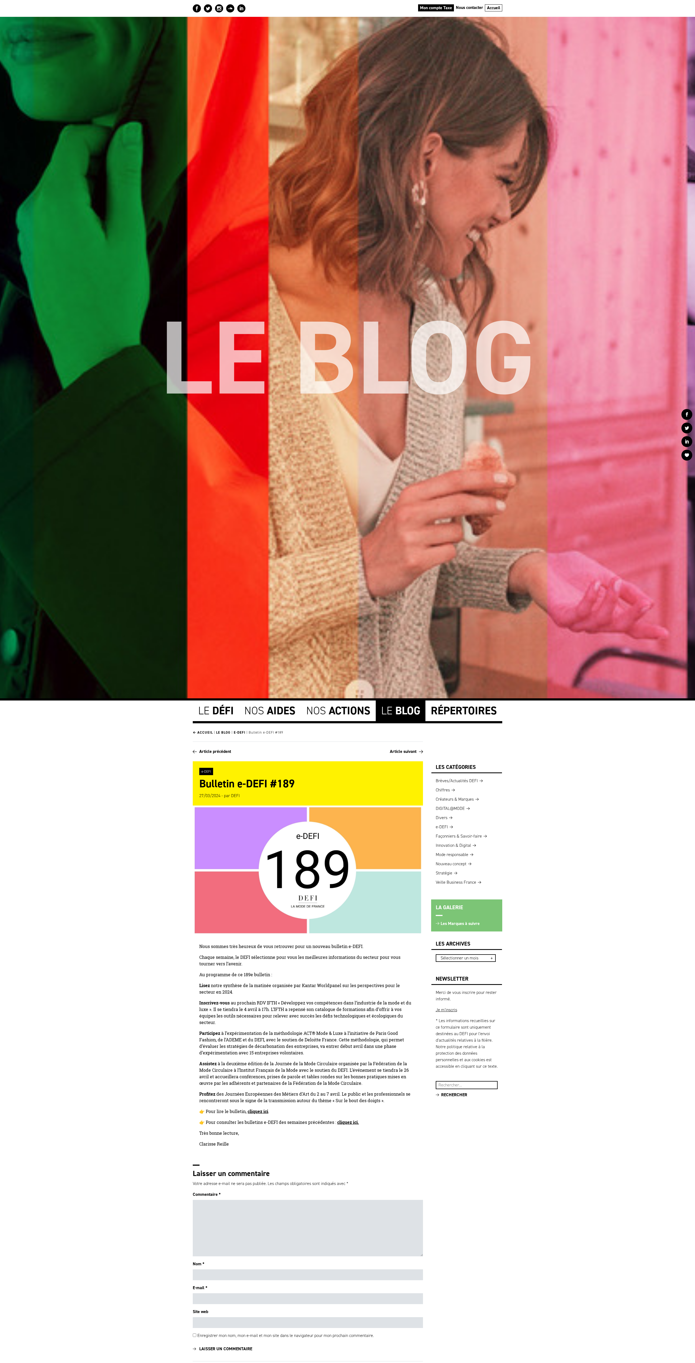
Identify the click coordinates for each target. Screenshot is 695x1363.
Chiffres (443, 790)
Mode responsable (452, 854)
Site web (200, 1311)
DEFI (235, 795)
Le (216, 710)
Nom (198, 1264)
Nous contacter (469, 7)
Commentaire (207, 1194)
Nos (269, 710)
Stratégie (444, 873)
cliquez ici (258, 1111)
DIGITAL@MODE (450, 808)
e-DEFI (239, 732)
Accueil (493, 8)
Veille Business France (456, 882)
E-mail (200, 1288)
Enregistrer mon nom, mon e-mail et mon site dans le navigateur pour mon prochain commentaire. (285, 1335)
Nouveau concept (451, 864)
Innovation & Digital (453, 845)
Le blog (223, 732)
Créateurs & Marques (455, 799)
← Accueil (203, 732)
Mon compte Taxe (436, 8)
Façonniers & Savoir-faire (459, 836)
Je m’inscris (446, 1010)
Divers (441, 817)
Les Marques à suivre (460, 923)
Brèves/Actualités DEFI (457, 781)
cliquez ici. (348, 1122)
